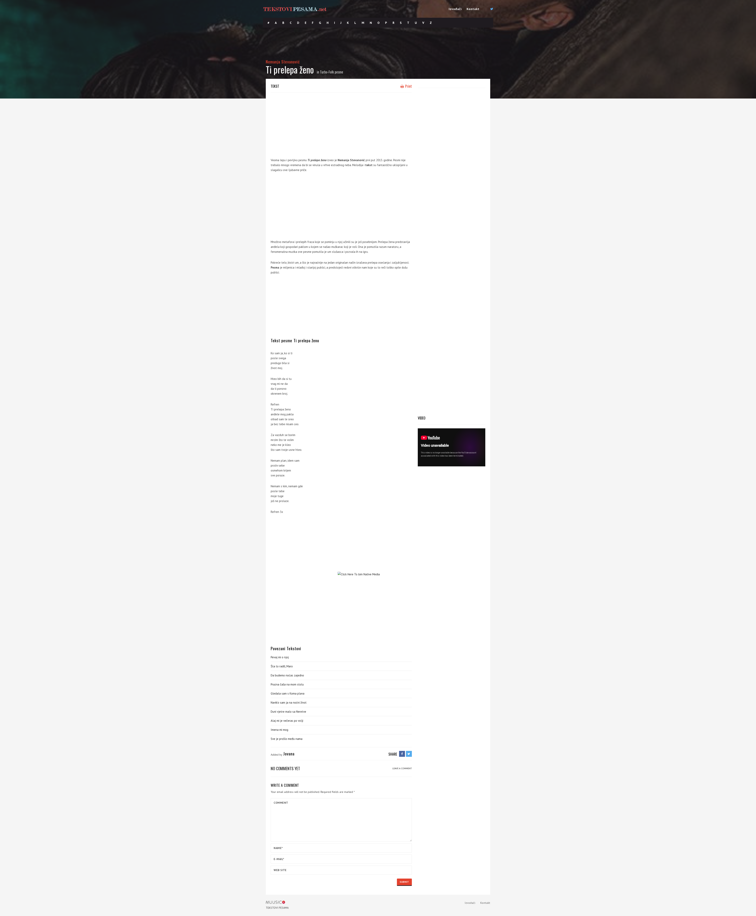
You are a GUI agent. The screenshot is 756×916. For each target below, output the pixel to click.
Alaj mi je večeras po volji (287, 721)
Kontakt (473, 9)
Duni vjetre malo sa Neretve (288, 711)
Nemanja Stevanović (283, 62)
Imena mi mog (279, 730)
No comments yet (285, 768)
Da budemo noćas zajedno (287, 675)
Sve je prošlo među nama (286, 739)
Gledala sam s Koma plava (287, 693)
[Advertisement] (341, 124)
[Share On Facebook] (402, 754)
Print (408, 86)
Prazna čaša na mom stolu (287, 684)
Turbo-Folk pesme (331, 71)
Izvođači (455, 9)
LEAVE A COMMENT (402, 768)
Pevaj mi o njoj (280, 657)
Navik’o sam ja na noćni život (289, 702)
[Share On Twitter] (409, 754)
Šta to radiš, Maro (282, 666)
